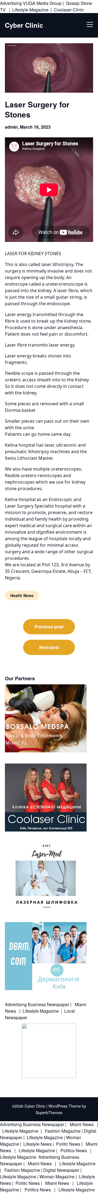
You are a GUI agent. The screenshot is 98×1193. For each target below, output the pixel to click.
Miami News (82, 1124)
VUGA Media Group (42, 3)
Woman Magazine (57, 1176)
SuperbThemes (49, 1112)
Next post (49, 647)
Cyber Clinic (24, 25)
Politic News (67, 1144)
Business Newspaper (48, 1004)
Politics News (73, 1150)
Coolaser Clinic (69, 10)
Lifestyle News (37, 1144)
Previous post (49, 626)
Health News (21, 595)
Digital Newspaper (61, 1170)
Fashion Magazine (63, 1131)
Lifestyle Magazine (30, 10)
